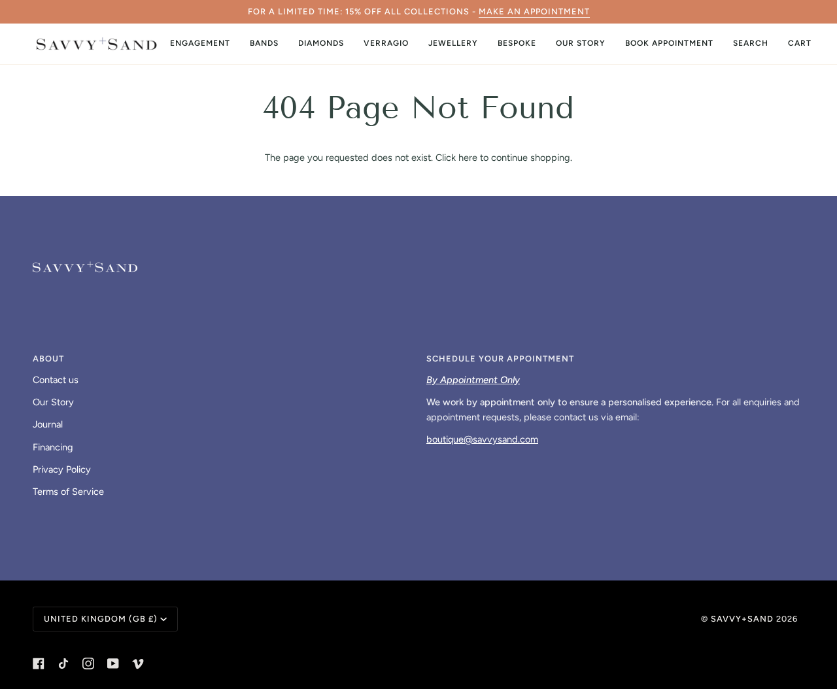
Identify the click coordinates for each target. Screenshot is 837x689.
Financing (53, 447)
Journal (48, 424)
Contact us (55, 380)
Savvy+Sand (742, 619)
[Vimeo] (138, 663)
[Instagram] (88, 663)
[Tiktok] (63, 663)
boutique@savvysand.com (482, 439)
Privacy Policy (62, 469)
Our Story (53, 402)
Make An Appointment (534, 11)
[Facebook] (38, 663)
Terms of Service (68, 491)
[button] (200, 44)
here (467, 157)
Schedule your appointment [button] (500, 358)
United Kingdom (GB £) (101, 619)
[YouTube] (113, 663)
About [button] (48, 358)
